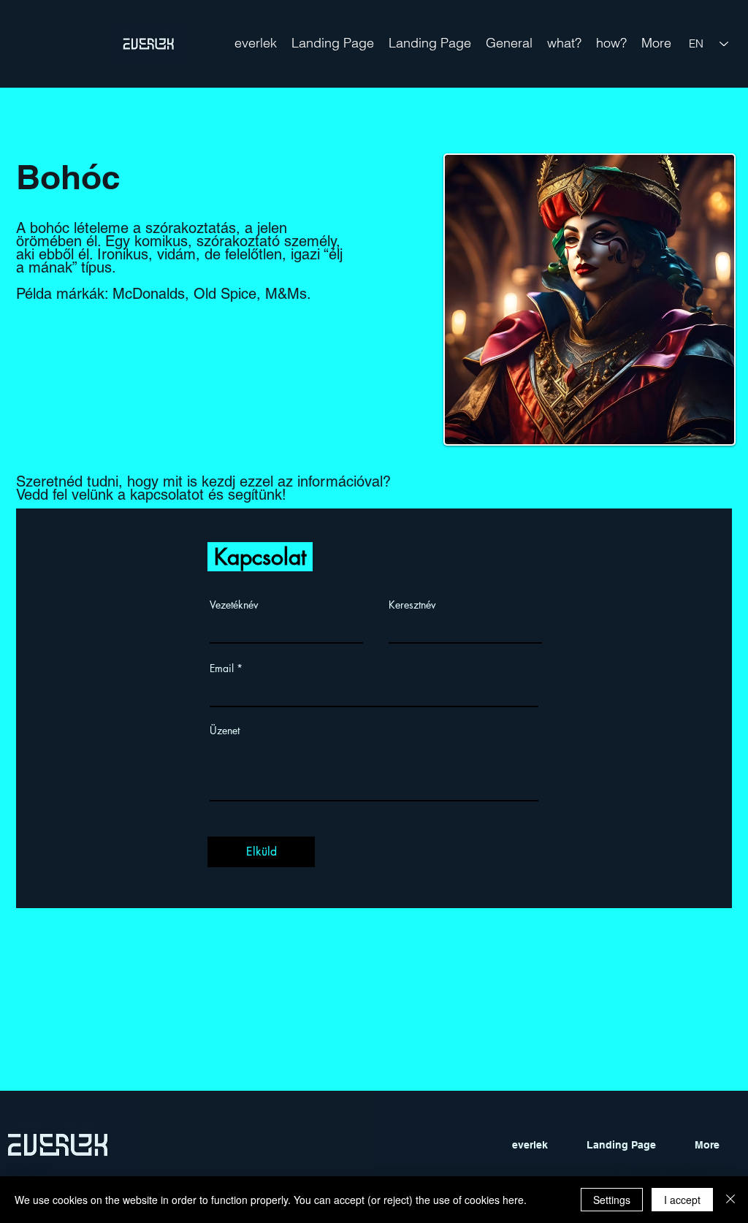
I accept (682, 1199)
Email (222, 668)
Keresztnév (412, 605)
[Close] (730, 1199)
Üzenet (225, 730)
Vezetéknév (234, 605)
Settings (611, 1199)
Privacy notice (659, 1169)
